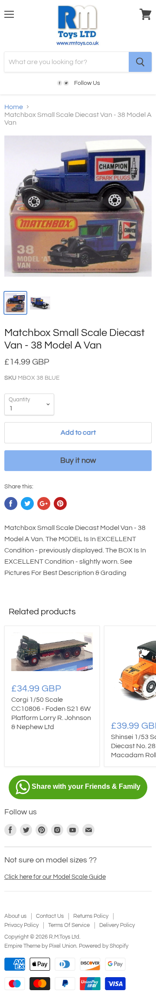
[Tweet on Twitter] (27, 503)
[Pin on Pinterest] (60, 503)
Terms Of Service (69, 925)
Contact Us (50, 916)
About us (15, 916)
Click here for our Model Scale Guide (55, 877)
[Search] (140, 62)
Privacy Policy (21, 925)
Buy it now (78, 460)
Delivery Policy (117, 925)
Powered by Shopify (103, 946)
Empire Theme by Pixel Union (40, 946)
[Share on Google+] (43, 503)
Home (13, 106)
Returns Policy (90, 916)
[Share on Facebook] (10, 503)
